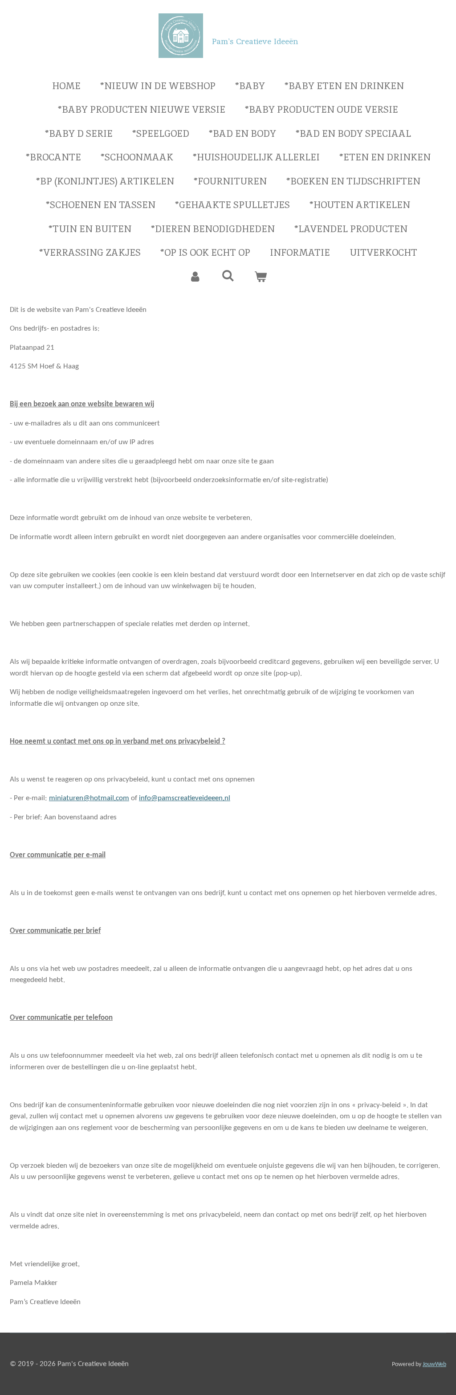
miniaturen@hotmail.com (89, 798)
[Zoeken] (228, 275)
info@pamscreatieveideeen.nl (184, 798)
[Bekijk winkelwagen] (261, 276)
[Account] (195, 276)
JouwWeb (434, 1364)
